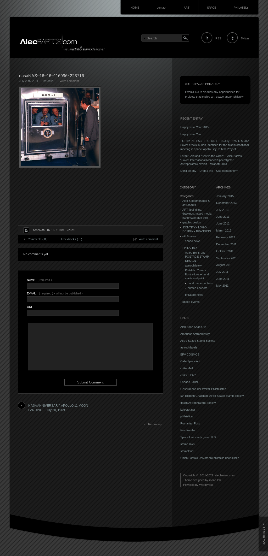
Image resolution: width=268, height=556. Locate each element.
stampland (186, 451)
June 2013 (223, 216)
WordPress (206, 484)
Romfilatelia (187, 430)
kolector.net (187, 409)
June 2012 (223, 223)
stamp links (187, 444)
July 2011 (222, 271)
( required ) (39, 279)
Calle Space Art (190, 361)
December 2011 (226, 244)
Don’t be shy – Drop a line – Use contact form (209, 170)
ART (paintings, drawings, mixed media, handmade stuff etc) (197, 213)
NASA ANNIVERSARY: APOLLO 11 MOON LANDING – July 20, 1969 (58, 408)
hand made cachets (200, 283)
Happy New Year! (191, 134)
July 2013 (222, 209)
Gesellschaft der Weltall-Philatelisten (203, 389)
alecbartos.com (224, 475)
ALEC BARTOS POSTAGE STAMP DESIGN (197, 256)
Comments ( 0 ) (38, 239)
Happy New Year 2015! (195, 127)
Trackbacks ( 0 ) (71, 239)
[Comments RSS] (26, 230)
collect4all (186, 368)
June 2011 (222, 278)
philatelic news (194, 294)
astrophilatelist (189, 347)
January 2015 (225, 196)
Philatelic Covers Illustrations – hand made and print (197, 274)
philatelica (186, 416)
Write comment (69, 80)
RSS (218, 38)
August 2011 (224, 265)
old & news (189, 236)
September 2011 (226, 258)
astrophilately (193, 265)
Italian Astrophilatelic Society (198, 402)
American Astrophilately (195, 333)
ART (186, 7)
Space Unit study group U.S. (198, 437)
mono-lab (215, 480)
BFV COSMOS (189, 354)
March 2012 (223, 230)
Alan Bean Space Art (193, 326)
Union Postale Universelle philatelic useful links (209, 457)
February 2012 (225, 237)
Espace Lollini (189, 381)
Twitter (245, 38)
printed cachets (197, 287)
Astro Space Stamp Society (197, 340)
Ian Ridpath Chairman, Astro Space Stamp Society (212, 395)
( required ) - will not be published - (55, 293)
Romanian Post (190, 423)
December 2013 (226, 202)
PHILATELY (241, 7)
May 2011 (222, 285)
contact (161, 7)
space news (192, 240)
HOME (135, 7)
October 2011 (224, 251)
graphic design (191, 222)
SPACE (211, 7)
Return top (154, 424)
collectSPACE (189, 375)
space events (191, 301)
